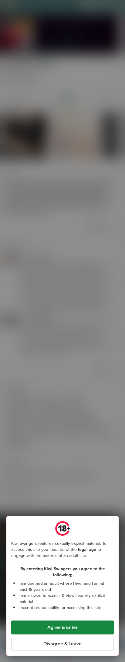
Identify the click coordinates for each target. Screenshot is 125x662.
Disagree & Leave (62, 643)
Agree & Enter (62, 627)
